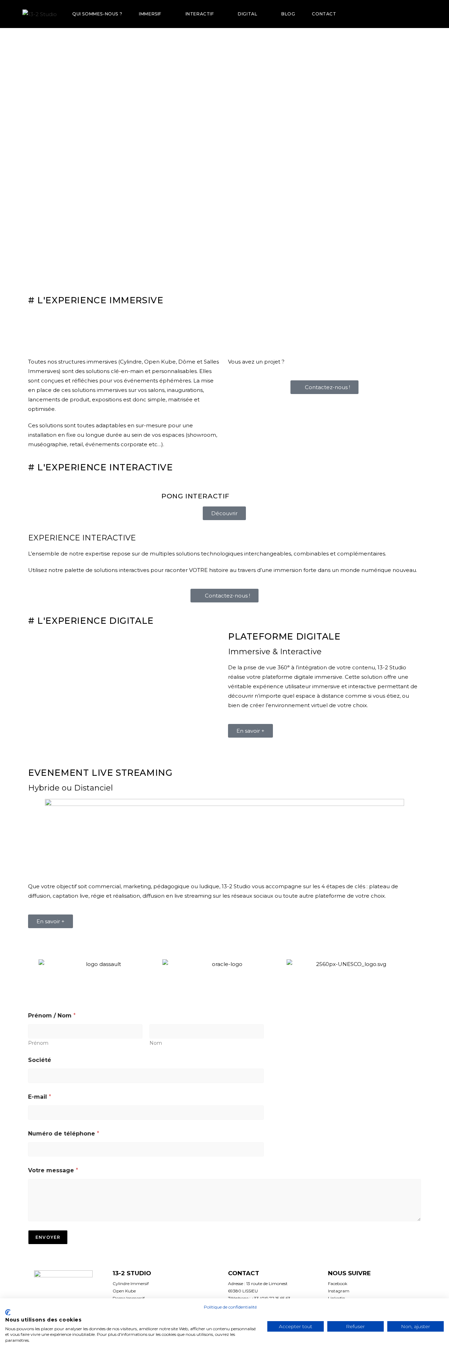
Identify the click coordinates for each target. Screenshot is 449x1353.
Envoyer (47, 1237)
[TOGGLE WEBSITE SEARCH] (355, 14)
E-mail (39, 1096)
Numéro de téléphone (63, 1133)
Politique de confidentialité (230, 1307)
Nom (155, 1043)
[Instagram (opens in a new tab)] (395, 14)
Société (39, 1060)
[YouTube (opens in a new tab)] (415, 14)
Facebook (337, 1283)
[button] (31, 964)
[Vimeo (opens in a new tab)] (424, 14)
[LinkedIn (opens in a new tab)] (405, 14)
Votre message (53, 1170)
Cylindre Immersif (131, 1283)
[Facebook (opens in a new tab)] (385, 14)
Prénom (38, 1043)
